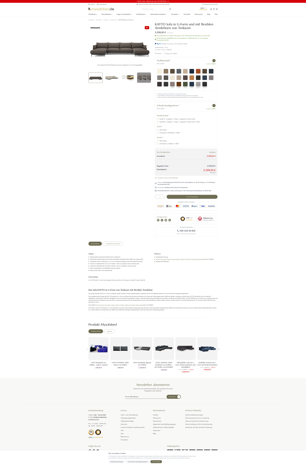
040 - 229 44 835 (100, 415)
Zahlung (92, 4)
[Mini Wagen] (217, 9)
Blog (154, 433)
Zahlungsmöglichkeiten (128, 418)
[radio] (159, 71)
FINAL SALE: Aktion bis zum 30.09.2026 (151, 1)
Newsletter (124, 440)
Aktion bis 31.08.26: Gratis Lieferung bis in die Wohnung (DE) (153, 4)
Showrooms (157, 418)
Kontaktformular (93, 419)
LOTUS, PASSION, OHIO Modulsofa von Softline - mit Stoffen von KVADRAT (164, 365)
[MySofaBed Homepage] (101, 9)
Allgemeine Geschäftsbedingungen (164, 424)
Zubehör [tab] (109, 331)
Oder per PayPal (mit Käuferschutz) (196, 421)
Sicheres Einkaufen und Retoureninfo (133, 427)
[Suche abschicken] (170, 9)
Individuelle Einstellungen (116, 461)
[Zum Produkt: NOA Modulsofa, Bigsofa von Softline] (142, 348)
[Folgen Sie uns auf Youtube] (166, 220)
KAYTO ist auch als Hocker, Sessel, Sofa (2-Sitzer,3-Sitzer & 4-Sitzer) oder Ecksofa (180, 259)
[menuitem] (92, 14)
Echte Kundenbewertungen (194, 415)
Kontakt (155, 415)
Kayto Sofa (113, 20)
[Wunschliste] (214, 9)
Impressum (156, 430)
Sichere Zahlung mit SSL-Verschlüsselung (198, 424)
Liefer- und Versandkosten (129, 415)
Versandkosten (103, 4)
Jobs (122, 433)
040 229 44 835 (187, 230)
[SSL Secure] (91, 432)
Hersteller (99, 20)
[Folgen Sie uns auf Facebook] (162, 220)
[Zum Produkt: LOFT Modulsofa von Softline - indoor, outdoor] (98, 348)
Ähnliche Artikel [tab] (95, 331)
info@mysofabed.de (100, 417)
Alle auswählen (156, 461)
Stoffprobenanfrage (127, 421)
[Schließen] (168, 1)
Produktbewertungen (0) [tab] (113, 243)
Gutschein (124, 424)
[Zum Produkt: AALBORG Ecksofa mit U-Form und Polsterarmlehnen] (207, 348)
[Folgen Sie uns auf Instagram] (158, 220)
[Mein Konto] (211, 9)
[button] (214, 60)
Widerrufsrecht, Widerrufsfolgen (163, 427)
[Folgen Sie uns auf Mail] (169, 220)
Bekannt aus (125, 437)
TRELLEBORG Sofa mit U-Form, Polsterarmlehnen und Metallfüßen (186, 365)
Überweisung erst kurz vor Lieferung (197, 418)
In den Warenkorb (192, 197)
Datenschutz (157, 421)
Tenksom (106, 20)
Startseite (91, 20)
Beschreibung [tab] (95, 243)
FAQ (122, 430)
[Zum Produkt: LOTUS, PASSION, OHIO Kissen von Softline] (120, 348)
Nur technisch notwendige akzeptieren (138, 461)
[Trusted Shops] (98, 432)
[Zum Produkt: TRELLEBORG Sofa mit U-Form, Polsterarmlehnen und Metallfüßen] (186, 348)
